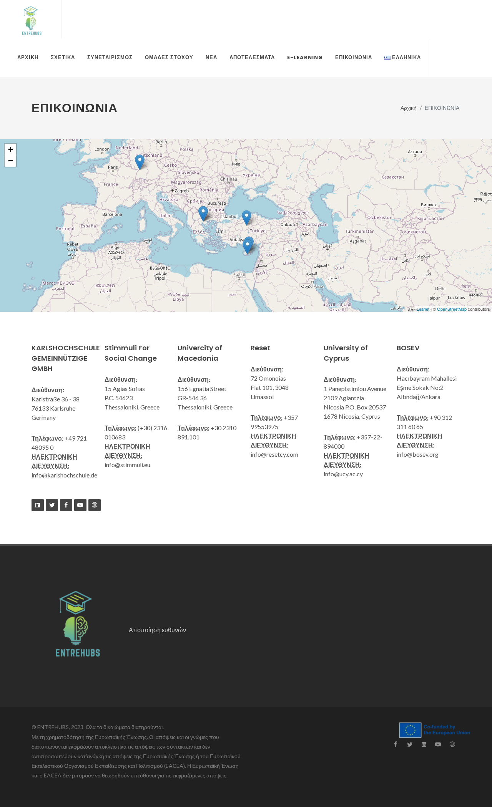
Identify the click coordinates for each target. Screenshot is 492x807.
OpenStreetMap (452, 309)
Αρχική (409, 107)
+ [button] (10, 149)
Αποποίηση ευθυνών (157, 629)
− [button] (10, 161)
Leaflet (423, 309)
